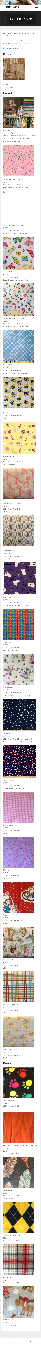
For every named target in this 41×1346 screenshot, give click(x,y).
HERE (11, 36)
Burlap (5, 48)
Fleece (17, 48)
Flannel (11, 48)
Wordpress (34, 1341)
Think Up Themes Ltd (17, 1341)
